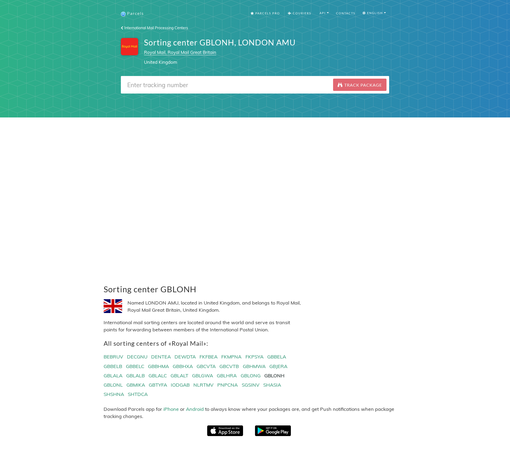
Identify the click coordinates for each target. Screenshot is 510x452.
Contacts (345, 13)
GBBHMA (158, 366)
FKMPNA (231, 357)
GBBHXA (183, 366)
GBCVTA (206, 366)
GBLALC (157, 376)
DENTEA (161, 357)
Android (195, 409)
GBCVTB (229, 366)
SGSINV (251, 385)
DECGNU (137, 357)
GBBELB (113, 366)
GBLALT (179, 376)
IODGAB (180, 385)
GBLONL (113, 385)
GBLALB (135, 376)
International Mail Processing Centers (155, 28)
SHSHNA (114, 394)
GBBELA (276, 357)
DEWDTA (185, 357)
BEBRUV (113, 357)
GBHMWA (254, 366)
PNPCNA (227, 385)
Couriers (301, 13)
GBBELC (135, 366)
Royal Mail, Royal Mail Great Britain (180, 52)
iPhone (171, 409)
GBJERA (278, 366)
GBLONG (251, 376)
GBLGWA (202, 376)
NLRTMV (203, 385)
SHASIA (272, 385)
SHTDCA (138, 394)
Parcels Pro (267, 13)
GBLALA (113, 376)
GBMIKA (135, 385)
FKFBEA (208, 357)
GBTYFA (158, 385)
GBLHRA (227, 376)
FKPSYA (254, 357)
